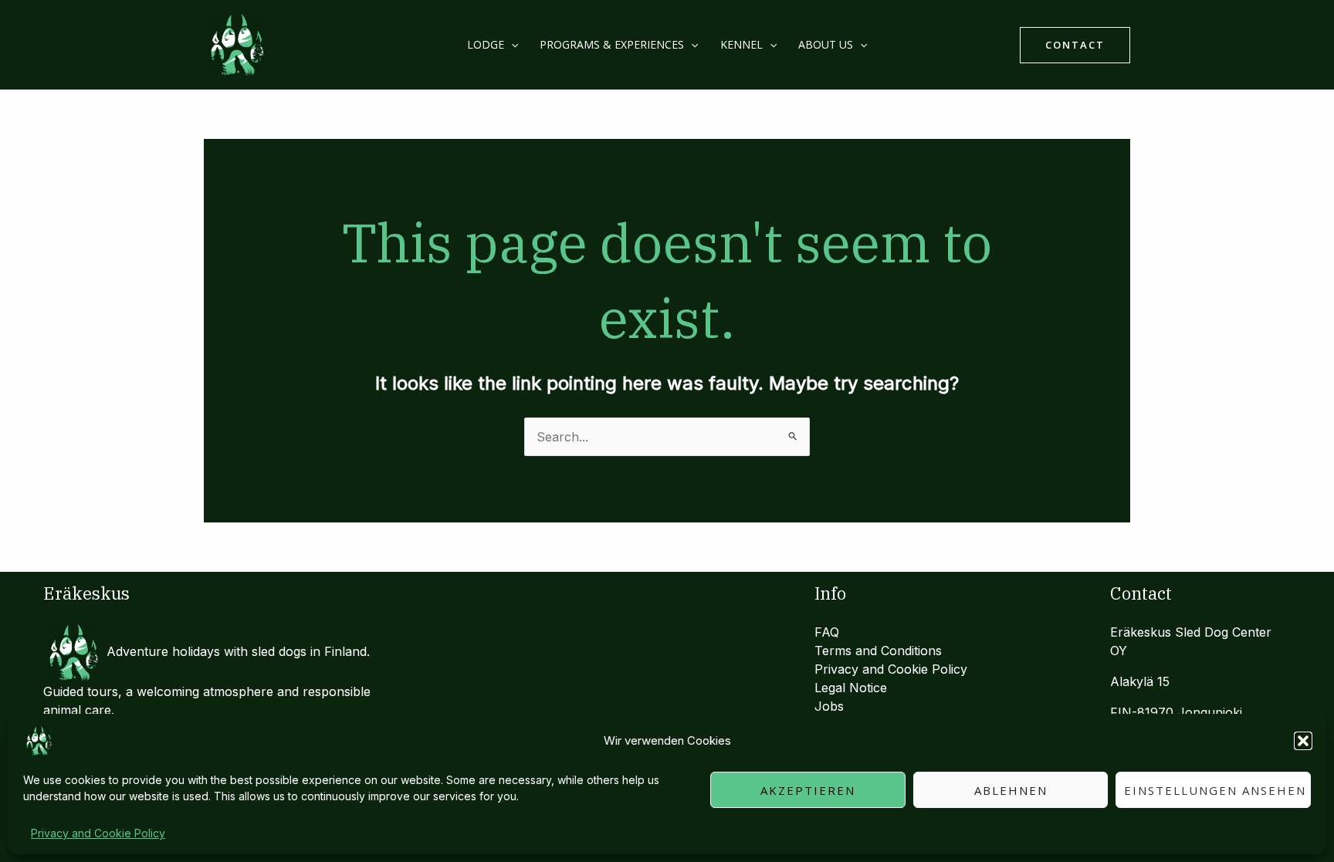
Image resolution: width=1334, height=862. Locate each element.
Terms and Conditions (878, 650)
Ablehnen (1011, 790)
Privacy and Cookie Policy (98, 833)
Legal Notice (850, 687)
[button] (1303, 741)
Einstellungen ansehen (1215, 790)
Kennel (741, 44)
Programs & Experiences (612, 44)
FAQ (826, 632)
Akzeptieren (807, 790)
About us (825, 44)
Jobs (829, 706)
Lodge (485, 44)
